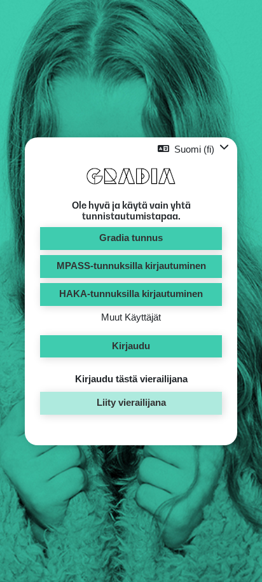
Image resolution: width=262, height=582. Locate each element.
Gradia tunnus (131, 238)
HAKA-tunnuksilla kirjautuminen (131, 294)
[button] (193, 149)
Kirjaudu (131, 346)
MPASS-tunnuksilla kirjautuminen (131, 266)
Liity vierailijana (131, 403)
